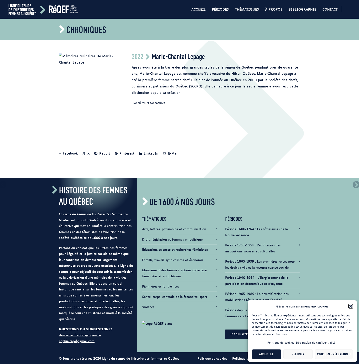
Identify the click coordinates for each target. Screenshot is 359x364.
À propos (273, 9)
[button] (351, 306)
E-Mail (172, 153)
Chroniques (86, 29)
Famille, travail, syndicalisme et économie (172, 259)
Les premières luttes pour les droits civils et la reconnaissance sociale (260, 264)
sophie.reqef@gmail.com (77, 340)
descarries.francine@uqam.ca (80, 335)
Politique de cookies (280, 342)
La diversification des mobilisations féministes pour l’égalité (257, 296)
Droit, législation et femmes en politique (172, 239)
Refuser (298, 354)
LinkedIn (150, 153)
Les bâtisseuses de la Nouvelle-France (256, 231)
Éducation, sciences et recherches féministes (175, 249)
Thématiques (247, 9)
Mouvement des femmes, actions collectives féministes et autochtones (175, 273)
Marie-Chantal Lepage (157, 73)
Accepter (266, 354)
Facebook (69, 153)
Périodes (220, 9)
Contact (330, 9)
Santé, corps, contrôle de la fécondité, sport (174, 296)
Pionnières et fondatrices (148, 102)
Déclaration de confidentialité (315, 342)
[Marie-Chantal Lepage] (91, 90)
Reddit (104, 153)
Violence (148, 306)
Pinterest (126, 153)
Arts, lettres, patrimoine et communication (174, 228)
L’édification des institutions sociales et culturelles (253, 248)
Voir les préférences (333, 354)
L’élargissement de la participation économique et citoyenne (256, 280)
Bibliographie (302, 9)
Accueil (198, 9)
